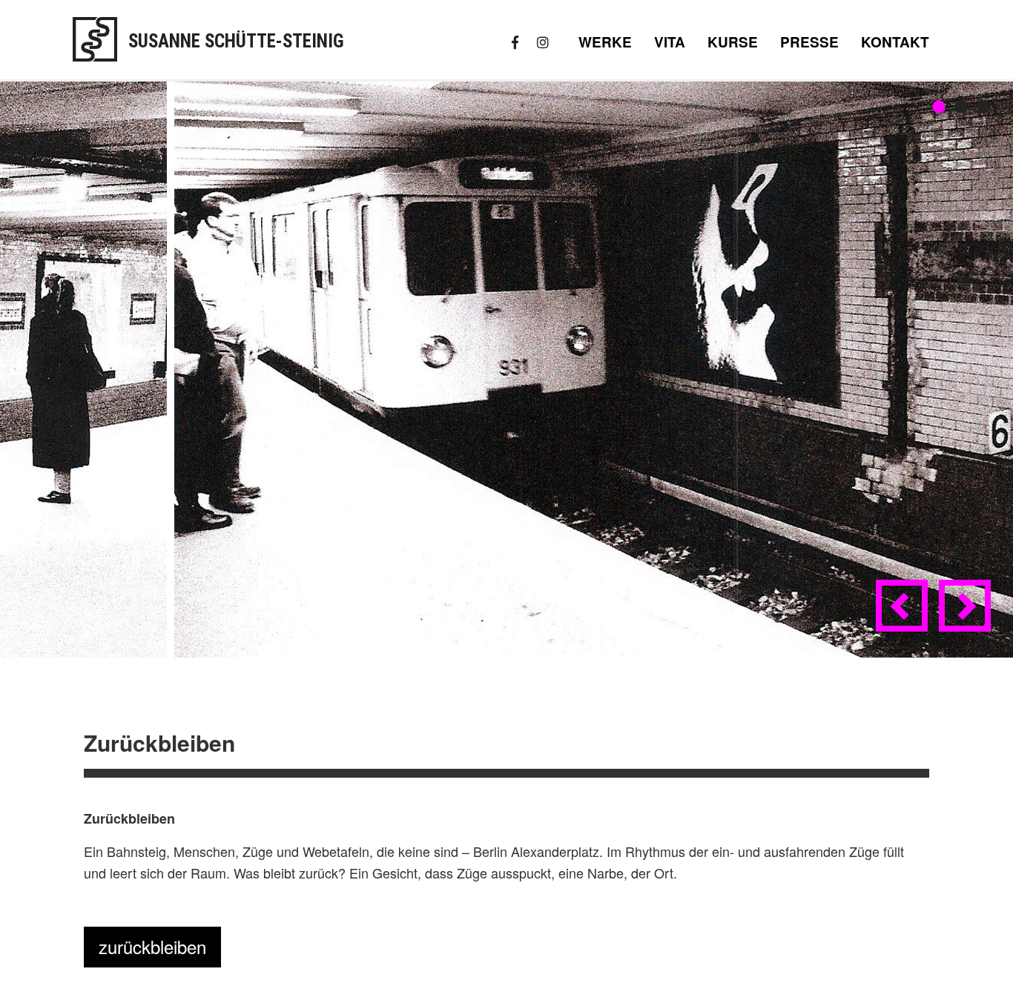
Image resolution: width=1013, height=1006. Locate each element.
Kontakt (895, 42)
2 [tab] (961, 107)
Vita (669, 42)
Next (968, 617)
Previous (905, 617)
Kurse (732, 42)
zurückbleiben (152, 946)
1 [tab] (938, 107)
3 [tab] (983, 107)
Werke (605, 42)
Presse (809, 42)
